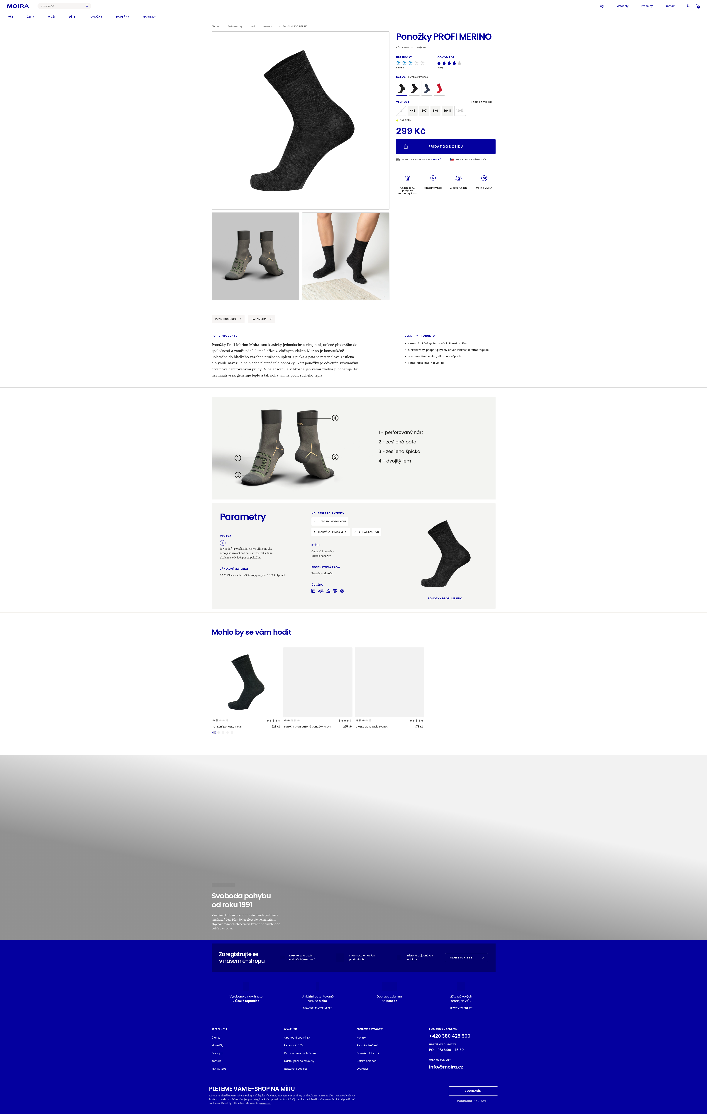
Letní (252, 26)
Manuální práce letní (332, 531)
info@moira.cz (446, 1067)
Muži (51, 16)
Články (216, 1037)
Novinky (149, 16)
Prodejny (647, 6)
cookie (306, 1095)
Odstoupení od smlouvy (299, 1061)
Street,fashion (369, 531)
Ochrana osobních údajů (300, 1053)
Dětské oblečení (367, 1061)
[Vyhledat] (88, 6)
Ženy (30, 16)
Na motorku (269, 26)
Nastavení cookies (295, 1069)
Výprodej (362, 1069)
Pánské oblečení (367, 1045)
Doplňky (122, 16)
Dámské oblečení (368, 1053)
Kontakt (670, 6)
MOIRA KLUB (219, 1069)
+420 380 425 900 (449, 1036)
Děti (72, 16)
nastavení (265, 1103)
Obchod (216, 26)
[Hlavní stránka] (18, 6)
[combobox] (61, 6)
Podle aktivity (235, 26)
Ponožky (95, 16)
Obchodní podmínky (297, 1037)
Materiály (622, 6)
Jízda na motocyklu (332, 521)
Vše (10, 16)
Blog (600, 6)
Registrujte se (461, 957)
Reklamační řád (294, 1045)
